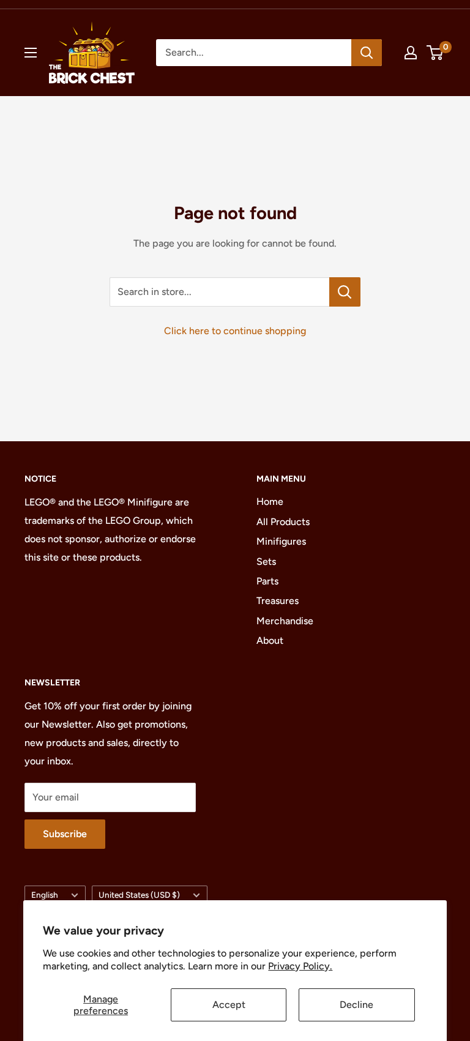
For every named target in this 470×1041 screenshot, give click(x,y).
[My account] (411, 52)
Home (269, 501)
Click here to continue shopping (235, 331)
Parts (267, 581)
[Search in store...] (344, 292)
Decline (356, 1004)
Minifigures (281, 541)
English (44, 895)
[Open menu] (30, 53)
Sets (266, 561)
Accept (228, 1004)
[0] (435, 52)
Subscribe (65, 834)
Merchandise (284, 621)
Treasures (277, 600)
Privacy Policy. (300, 966)
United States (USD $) (139, 895)
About (269, 640)
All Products (283, 522)
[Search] (366, 52)
